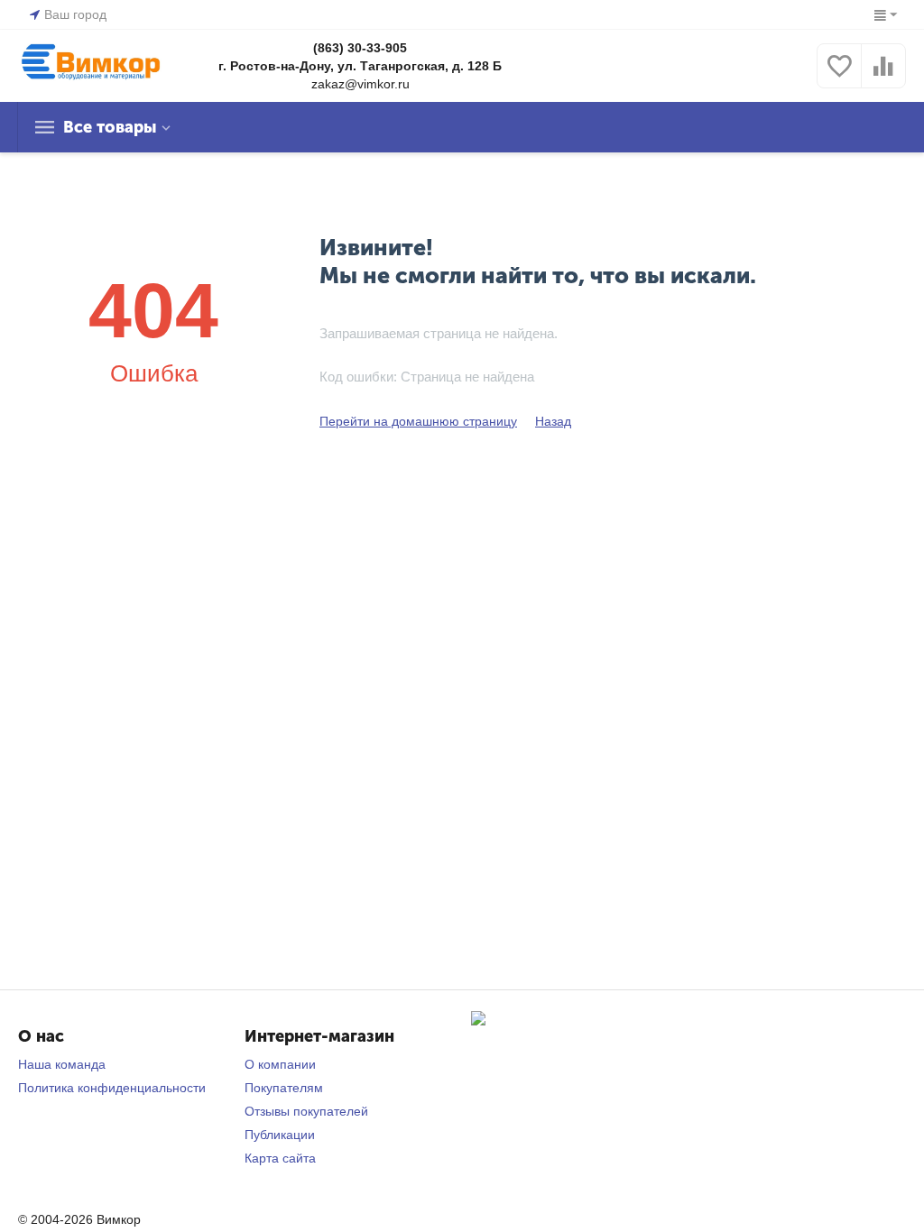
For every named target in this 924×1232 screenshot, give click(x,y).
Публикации (280, 1134)
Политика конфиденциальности (112, 1087)
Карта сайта (280, 1158)
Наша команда (62, 1064)
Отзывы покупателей (306, 1111)
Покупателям (284, 1087)
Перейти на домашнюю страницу (418, 421)
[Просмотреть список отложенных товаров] (839, 76)
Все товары (109, 127)
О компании (280, 1064)
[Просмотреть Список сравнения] (883, 76)
